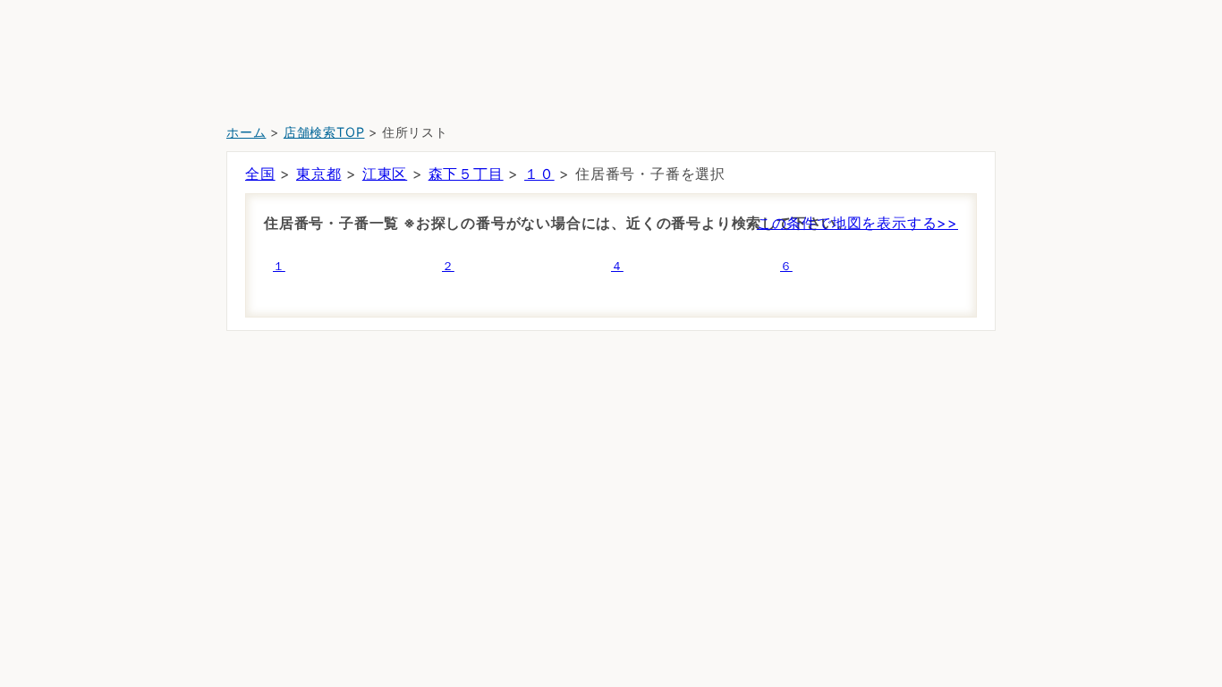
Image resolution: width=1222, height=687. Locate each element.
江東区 (384, 173)
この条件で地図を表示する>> (857, 223)
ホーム (246, 132)
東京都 (318, 173)
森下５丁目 (466, 173)
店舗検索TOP (324, 132)
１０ (539, 173)
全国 (260, 173)
